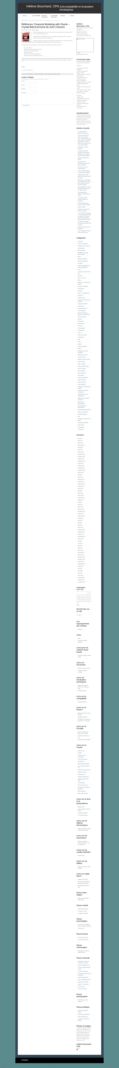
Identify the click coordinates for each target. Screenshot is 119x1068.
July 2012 (80, 502)
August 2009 (80, 566)
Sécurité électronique (82, 414)
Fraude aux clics (81, 297)
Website (23, 88)
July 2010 (80, 541)
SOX (79, 416)
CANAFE (80, 753)
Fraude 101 (80, 295)
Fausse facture (81, 288)
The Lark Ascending (82, 988)
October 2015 (81, 459)
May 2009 (80, 572)
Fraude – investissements (83, 293)
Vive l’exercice (81, 928)
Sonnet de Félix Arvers (83, 1016)
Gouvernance (81, 321)
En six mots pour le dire (83, 937)
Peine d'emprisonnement (83, 366)
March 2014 (80, 477)
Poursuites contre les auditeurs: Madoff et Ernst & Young (84, 194)
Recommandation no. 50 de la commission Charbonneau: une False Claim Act (84, 188)
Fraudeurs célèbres (82, 316)
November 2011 (81, 511)
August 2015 (80, 463)
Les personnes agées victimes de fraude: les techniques (83, 199)
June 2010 (80, 543)
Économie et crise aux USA (84, 668)
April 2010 (80, 547)
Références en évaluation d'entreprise (36, 74)
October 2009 (81, 561)
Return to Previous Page (27, 70)
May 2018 (80, 438)
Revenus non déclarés (83, 412)
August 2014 (80, 472)
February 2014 (81, 479)
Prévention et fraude (82, 772)
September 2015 (81, 461)
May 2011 (80, 522)
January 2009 (81, 579)
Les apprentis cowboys (83, 913)
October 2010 (81, 534)
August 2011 (80, 518)
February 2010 (81, 552)
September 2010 (81, 536)
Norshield (80, 629)
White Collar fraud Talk (83, 793)
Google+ (23, 66)
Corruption (80, 263)
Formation (80, 290)
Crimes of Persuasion (82, 759)
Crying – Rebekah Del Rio (83, 965)
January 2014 (81, 481)
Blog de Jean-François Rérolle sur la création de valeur (83, 687)
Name (23, 81)
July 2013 (80, 490)
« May (78, 605)
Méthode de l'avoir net (83, 354)
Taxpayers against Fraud (83, 776)
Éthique (79, 280)
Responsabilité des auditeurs (84, 409)
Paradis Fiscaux (81, 361)
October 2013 (81, 486)
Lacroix (79, 332)
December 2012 (81, 497)
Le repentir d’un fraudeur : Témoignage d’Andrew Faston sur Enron (84, 223)
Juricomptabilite (81, 328)
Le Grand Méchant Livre (83, 939)
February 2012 (81, 509)
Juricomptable (81, 330)
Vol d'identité (80, 429)
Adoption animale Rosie (83, 908)
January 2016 (81, 452)
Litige (79, 339)
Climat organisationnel (83, 261)
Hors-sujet (80, 325)
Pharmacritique (81, 855)
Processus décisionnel (83, 377)
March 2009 (80, 575)
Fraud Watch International (83, 763)
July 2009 (80, 568)
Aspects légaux (81, 248)
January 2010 (81, 554)
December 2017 (81, 445)
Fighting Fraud (81, 761)
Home (22, 20)
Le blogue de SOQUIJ (82, 813)
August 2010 (80, 538)
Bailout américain (81, 250)
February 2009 (81, 577)
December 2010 (81, 529)
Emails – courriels (82, 277)
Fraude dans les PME (82, 303)
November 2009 (81, 559)
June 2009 (80, 570)
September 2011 (81, 516)
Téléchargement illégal (83, 422)
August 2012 (80, 500)
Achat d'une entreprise (83, 243)
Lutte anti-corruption (82, 346)
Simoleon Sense (81, 774)
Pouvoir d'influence (82, 373)
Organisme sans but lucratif (84, 359)
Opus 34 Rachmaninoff (83, 977)
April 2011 (80, 525)
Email (23, 85)
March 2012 (80, 506)
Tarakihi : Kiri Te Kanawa (83, 984)
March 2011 (80, 527)
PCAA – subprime (82, 363)
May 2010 (80, 545)
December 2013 (81, 484)
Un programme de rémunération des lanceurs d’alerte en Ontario (84, 163)
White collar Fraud (82, 791)
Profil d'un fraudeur (82, 379)
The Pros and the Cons (83, 785)
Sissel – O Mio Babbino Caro (84, 979)
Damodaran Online (82, 690)
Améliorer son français (83, 879)
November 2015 (81, 456)
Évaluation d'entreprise (52, 74)
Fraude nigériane (81, 310)
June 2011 (80, 520)
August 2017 (80, 447)
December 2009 (81, 557)
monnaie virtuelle (81, 357)
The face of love (81, 986)
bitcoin (79, 256)
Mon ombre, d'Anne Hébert (84, 1014)
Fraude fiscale (81, 306)
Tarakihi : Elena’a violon (83, 982)
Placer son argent (82, 368)
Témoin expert (81, 425)
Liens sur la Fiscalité (82, 335)
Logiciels (80, 344)
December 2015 (81, 454)
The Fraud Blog (81, 782)
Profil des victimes (82, 382)
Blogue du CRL (81, 750)
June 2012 (80, 504)
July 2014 (80, 475)
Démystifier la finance (82, 702)
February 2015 (81, 465)
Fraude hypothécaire (82, 308)
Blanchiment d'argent (82, 258)
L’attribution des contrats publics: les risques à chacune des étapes (84, 176)
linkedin (58, 74)
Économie (80, 275)
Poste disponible (81, 370)
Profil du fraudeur (81, 207)
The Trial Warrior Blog (82, 815)
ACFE (79, 638)
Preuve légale (81, 375)
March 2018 (80, 443)
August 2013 (80, 488)
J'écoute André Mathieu (83, 971)
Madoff (79, 348)
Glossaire (80, 319)
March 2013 (80, 493)
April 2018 (80, 440)
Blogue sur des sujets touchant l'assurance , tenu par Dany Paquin (84, 843)
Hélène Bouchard (35, 29)
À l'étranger (80, 241)
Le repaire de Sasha (82, 911)
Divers (79, 269)
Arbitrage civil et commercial (84, 245)
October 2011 (81, 513)
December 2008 (81, 582)
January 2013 (81, 495)
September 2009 (81, 563)
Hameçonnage (81, 323)
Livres (26, 20)
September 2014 (81, 470)
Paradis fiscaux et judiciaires (84, 739)
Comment (23, 92)
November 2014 (81, 468)
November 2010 (81, 532)
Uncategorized (81, 427)
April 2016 (80, 449)
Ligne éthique (81, 337)
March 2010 (80, 550)
